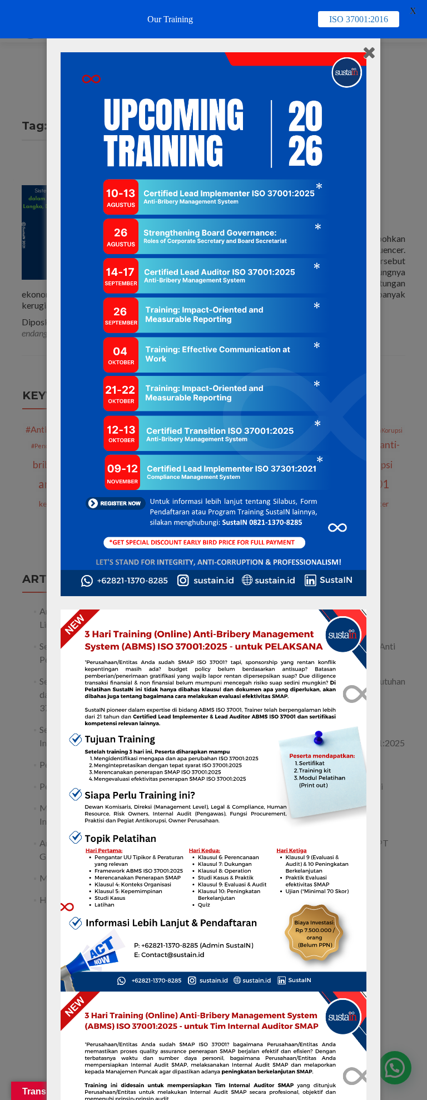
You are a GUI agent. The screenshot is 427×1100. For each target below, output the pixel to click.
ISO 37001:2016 (358, 19)
